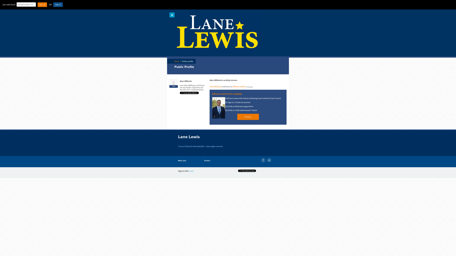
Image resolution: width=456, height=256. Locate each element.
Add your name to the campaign (227, 94)
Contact (207, 161)
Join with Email (8, 4)
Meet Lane (182, 161)
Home (176, 61)
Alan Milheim (215, 86)
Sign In (58, 4)
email (191, 170)
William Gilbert (239, 86)
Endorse (248, 117)
